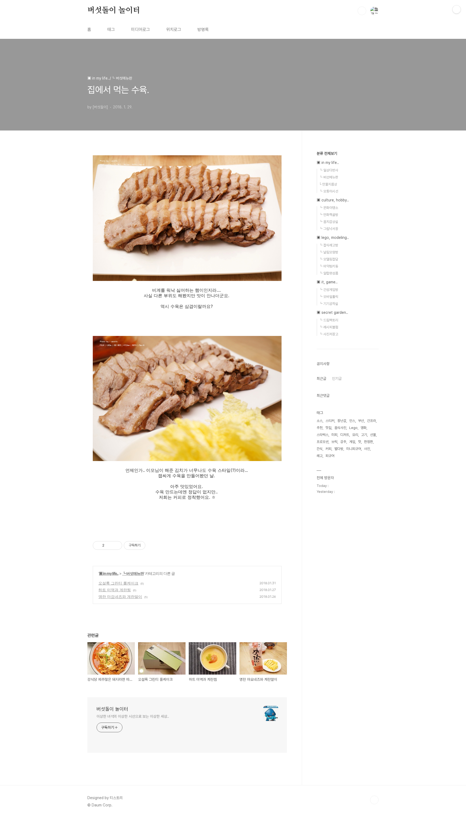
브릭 (334, 442)
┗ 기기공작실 (328, 304)
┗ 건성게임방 (328, 290)
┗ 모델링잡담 (328, 259)
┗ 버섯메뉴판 (133, 573)
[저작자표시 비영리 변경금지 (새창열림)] (152, 545)
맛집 (328, 428)
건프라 (371, 421)
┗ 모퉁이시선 (328, 191)
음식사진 (340, 428)
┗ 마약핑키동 (328, 266)
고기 (364, 435)
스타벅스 (322, 435)
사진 (367, 449)
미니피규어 (353, 449)
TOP (374, 800)
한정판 (368, 442)
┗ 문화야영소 (328, 208)
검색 (362, 11)
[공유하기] (109, 545)
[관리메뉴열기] (457, 9)
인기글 (337, 378)
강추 (343, 442)
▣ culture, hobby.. (333, 200)
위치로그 (173, 29)
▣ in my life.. (108, 573)
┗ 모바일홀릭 (328, 297)
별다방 (338, 449)
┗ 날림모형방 (328, 252)
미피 (334, 435)
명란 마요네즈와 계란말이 (120, 596)
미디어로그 (140, 29)
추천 (320, 428)
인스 (352, 421)
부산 (361, 421)
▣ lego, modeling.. (333, 237)
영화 (363, 428)
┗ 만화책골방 (328, 215)
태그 (111, 29)
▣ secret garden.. (332, 312)
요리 (355, 435)
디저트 (344, 435)
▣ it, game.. (327, 282)
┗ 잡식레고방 (328, 245)
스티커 (329, 421)
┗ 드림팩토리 (328, 320)
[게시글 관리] (116, 545)
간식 (320, 449)
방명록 (203, 29)
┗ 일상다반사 (328, 170)
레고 (320, 456)
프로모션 (322, 442)
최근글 (321, 378)
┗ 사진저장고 (328, 334)
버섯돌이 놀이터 (113, 10)
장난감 (341, 421)
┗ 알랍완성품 (328, 273)
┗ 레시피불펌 (328, 327)
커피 (328, 449)
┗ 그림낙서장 (328, 229)
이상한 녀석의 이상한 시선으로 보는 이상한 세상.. (133, 716)
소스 (320, 421)
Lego (353, 428)
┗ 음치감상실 (328, 222)
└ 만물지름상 (328, 184)
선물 (373, 435)
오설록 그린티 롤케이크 (118, 583)
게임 (352, 442)
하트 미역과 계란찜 (114, 589)
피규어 (329, 456)
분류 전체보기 (327, 153)
